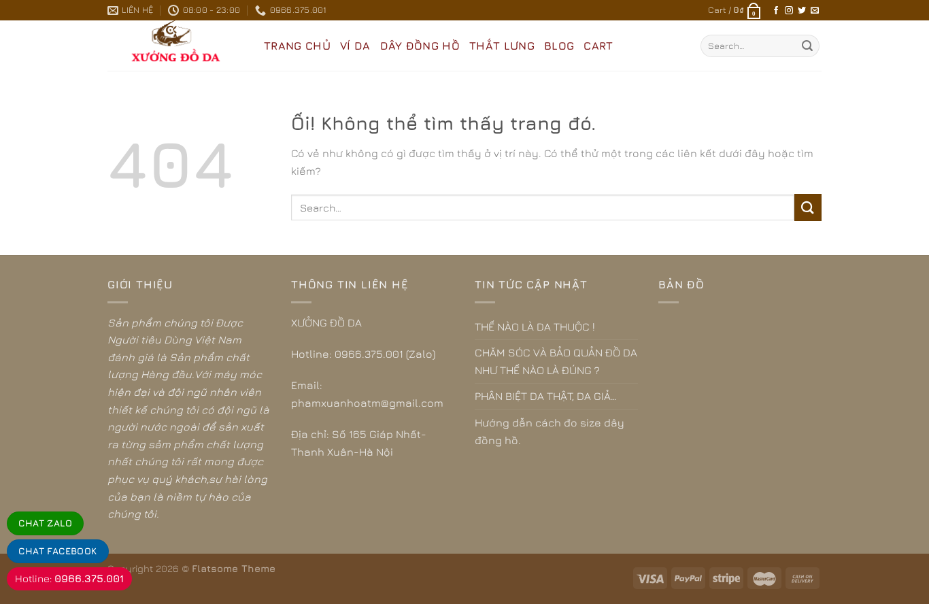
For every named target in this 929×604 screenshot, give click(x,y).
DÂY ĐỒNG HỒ (420, 45)
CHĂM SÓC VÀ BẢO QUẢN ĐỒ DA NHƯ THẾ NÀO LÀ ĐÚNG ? (556, 361)
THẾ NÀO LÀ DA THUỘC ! (535, 326)
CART (598, 45)
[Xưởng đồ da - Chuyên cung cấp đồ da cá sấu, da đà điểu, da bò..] (175, 45)
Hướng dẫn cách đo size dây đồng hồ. (549, 431)
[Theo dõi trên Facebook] (776, 11)
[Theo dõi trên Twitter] (802, 11)
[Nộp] (807, 46)
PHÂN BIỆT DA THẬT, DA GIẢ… (546, 396)
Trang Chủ (297, 45)
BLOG (559, 45)
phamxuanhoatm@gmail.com (367, 403)
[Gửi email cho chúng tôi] (815, 11)
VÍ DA (355, 45)
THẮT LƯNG (502, 45)
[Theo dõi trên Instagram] (789, 11)
